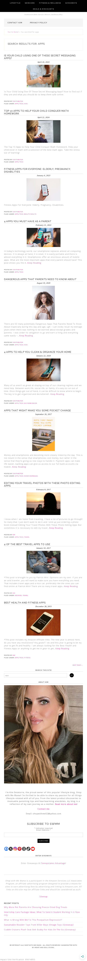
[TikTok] (28, 849)
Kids (25, 103)
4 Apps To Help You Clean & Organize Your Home (37, 352)
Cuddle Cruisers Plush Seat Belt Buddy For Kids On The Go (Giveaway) (40, 929)
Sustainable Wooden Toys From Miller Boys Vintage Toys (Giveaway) (39, 925)
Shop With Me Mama (33, 945)
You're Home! (13, 32)
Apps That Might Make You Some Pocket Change (37, 410)
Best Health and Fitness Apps (25, 602)
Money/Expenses (31, 476)
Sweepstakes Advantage (53, 863)
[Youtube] (33, 849)
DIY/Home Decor (30, 403)
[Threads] (24, 849)
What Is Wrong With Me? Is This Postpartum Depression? (33, 920)
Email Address (43, 830)
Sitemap (44, 896)
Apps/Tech (19, 103)
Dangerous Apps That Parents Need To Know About (40, 279)
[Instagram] (15, 849)
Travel (27, 537)
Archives (18, 595)
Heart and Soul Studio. (44, 947)
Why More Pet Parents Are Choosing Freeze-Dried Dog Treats (35, 907)
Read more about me (66, 804)
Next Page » (77, 665)
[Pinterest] (20, 849)
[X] (11, 849)
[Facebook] (6, 849)
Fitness (27, 657)
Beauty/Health (30, 214)
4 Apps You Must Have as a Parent (27, 221)
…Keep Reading (33, 263)
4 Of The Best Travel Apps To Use (27, 544)
